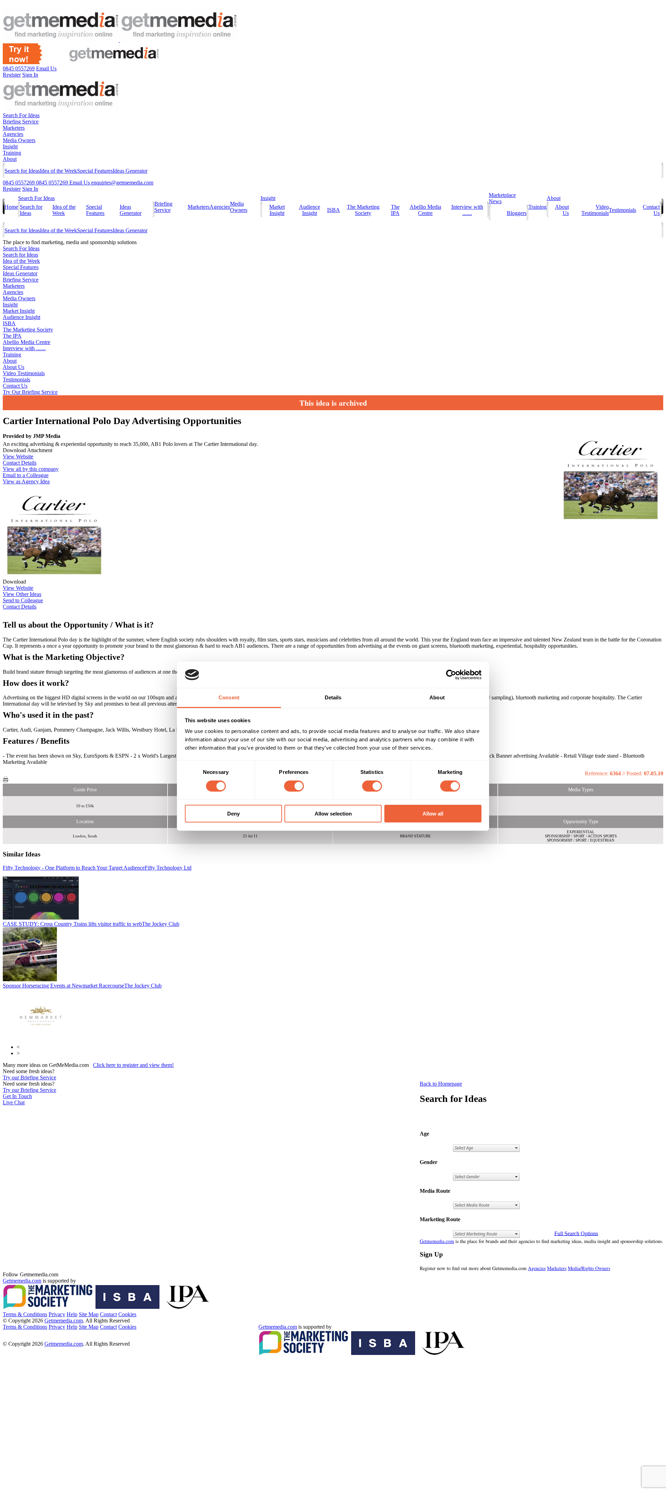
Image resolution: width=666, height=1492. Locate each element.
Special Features (95, 171)
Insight (10, 146)
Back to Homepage (441, 1084)
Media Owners (19, 140)
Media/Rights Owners (589, 1268)
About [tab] (437, 697)
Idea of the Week (58, 171)
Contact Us (15, 386)
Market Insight (277, 210)
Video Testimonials (595, 210)
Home (11, 207)
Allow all (432, 814)
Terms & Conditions (25, 1314)
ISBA (333, 210)
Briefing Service (21, 121)
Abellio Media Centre (425, 210)
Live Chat (14, 1102)
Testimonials (622, 210)
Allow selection (333, 814)
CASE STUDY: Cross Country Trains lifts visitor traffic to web (91, 924)
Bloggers (517, 213)
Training (12, 153)
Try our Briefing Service (29, 1077)
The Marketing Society (363, 210)
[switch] (294, 786)
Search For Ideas (21, 115)
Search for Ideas (22, 171)
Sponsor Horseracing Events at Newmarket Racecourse (82, 986)
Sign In (30, 189)
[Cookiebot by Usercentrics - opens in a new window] (451, 675)
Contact (108, 1314)
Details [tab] (333, 697)
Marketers (14, 128)
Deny (233, 814)
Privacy (57, 1314)
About (10, 159)
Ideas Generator (130, 171)
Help (72, 1314)
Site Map (89, 1314)
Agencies (13, 134)
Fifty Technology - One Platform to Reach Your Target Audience (97, 868)
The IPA (395, 210)
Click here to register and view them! (133, 1065)
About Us (13, 367)
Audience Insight (309, 210)
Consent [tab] (229, 697)
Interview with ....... (467, 210)
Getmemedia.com (437, 1241)
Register (12, 189)
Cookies (127, 1314)
